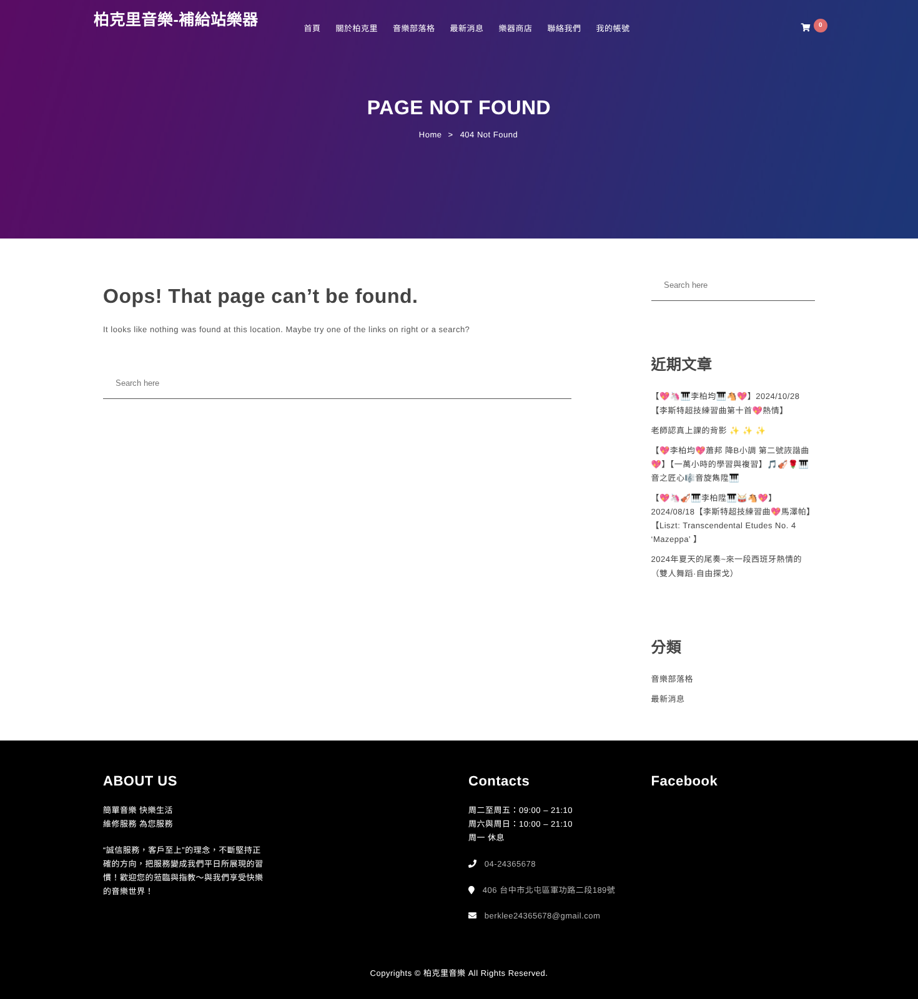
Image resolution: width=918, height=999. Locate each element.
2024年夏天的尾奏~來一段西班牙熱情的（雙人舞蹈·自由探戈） (726, 566)
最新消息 (466, 28)
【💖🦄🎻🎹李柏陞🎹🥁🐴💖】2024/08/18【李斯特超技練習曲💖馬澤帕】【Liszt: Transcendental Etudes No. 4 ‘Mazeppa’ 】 (733, 518)
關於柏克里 (356, 28)
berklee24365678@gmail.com (542, 915)
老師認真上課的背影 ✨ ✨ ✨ (708, 430)
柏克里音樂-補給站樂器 (176, 20)
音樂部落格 (414, 28)
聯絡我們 (564, 28)
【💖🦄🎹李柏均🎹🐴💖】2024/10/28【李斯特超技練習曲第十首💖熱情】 (725, 403)
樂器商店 (515, 28)
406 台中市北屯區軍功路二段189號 (549, 890)
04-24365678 (510, 864)
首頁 (312, 28)
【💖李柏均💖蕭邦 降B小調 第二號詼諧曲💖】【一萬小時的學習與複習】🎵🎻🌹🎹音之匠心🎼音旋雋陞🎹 (730, 464)
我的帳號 (612, 28)
